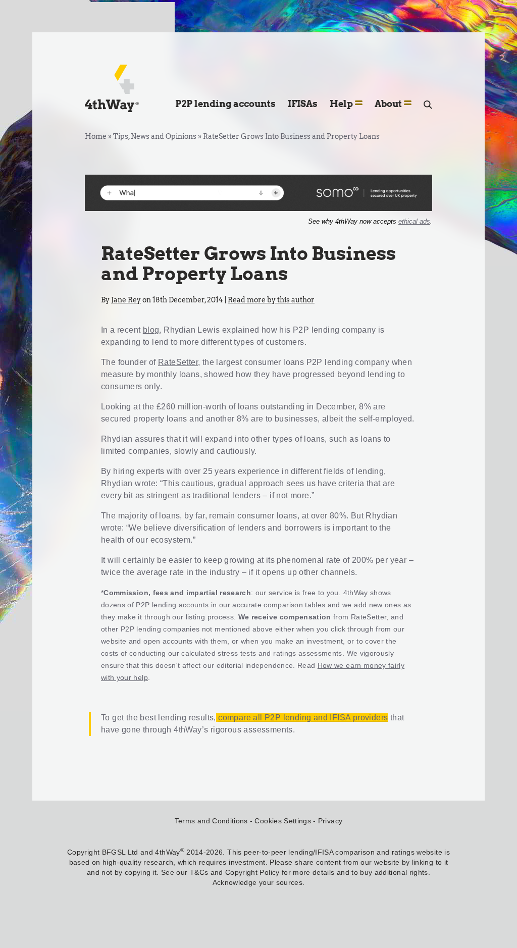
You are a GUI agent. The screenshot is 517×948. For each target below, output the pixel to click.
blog (151, 330)
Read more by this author (271, 300)
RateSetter (178, 362)
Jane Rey (126, 300)
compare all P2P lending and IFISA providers (303, 717)
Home (96, 136)
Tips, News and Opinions (154, 136)
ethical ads (414, 221)
